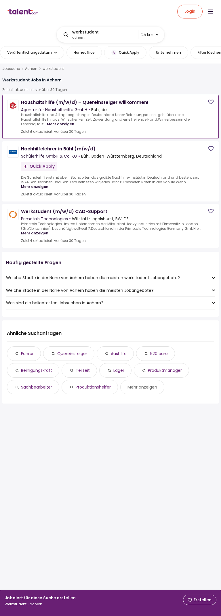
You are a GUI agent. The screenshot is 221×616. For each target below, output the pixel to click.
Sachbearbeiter (36, 387)
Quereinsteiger (72, 353)
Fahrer (27, 353)
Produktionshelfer (93, 387)
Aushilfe (119, 353)
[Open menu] (210, 11)
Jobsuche (11, 68)
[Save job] (211, 102)
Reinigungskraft (36, 370)
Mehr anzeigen (60, 124)
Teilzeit (83, 370)
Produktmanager (165, 370)
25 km (147, 35)
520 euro (159, 353)
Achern (31, 68)
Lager (118, 370)
